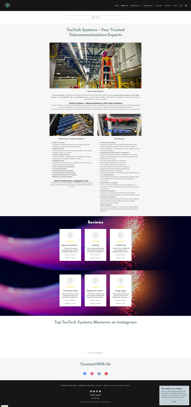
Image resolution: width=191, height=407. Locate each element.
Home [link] (117, 5)
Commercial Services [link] (86, 385)
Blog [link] (175, 5)
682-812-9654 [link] (95, 398)
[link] (7, 5)
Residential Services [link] (69, 385)
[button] (135, 6)
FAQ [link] (180, 5)
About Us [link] (124, 5)
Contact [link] (168, 5)
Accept (174, 401)
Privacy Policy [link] (124, 385)
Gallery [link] (159, 5)
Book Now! (95, 17)
